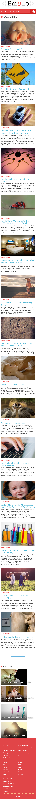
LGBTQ (20, 767)
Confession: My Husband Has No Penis (17, 636)
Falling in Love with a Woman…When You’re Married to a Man (16, 344)
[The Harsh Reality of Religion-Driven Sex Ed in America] (18, 686)
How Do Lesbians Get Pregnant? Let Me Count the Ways (18, 551)
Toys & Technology (24, 753)
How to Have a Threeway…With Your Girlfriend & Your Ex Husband (16, 222)
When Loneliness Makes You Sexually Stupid (16, 303)
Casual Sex (6, 764)
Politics (20, 774)
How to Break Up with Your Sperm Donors (15, 180)
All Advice (5, 743)
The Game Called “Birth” (11, 49)
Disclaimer (6, 788)
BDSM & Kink (6, 772)
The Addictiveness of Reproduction (16, 89)
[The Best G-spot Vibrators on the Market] (18, 704)
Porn (4, 774)
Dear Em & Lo (7, 745)
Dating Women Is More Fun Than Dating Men (15, 596)
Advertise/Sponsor (8, 783)
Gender (20, 769)
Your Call (5, 755)
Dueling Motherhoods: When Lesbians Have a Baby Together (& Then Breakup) (18, 505)
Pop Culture (22, 743)
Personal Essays (23, 745)
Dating (5, 762)
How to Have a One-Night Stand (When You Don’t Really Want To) (17, 261)
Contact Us (6, 791)
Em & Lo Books (7, 781)
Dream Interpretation (9, 750)
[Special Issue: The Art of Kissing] (18, 721)
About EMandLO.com (9, 779)
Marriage (5, 769)
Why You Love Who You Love (13, 422)
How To (5, 748)
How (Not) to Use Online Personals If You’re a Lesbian (16, 464)
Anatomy (21, 762)
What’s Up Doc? (7, 758)
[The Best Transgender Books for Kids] (18, 668)
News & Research (23, 750)
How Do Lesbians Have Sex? (13, 384)
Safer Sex (21, 764)
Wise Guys (5, 753)
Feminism (21, 772)
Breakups (5, 767)
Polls (19, 755)
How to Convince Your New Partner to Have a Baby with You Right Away (17, 131)
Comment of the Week (25, 748)
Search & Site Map (8, 786)
